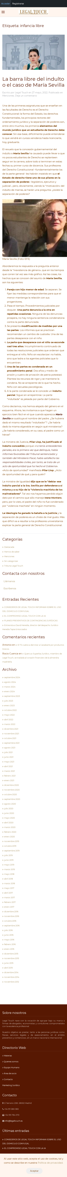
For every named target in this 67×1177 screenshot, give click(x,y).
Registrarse (18, 3)
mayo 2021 (9, 762)
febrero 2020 (10, 832)
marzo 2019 (9, 869)
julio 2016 (8, 930)
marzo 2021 (9, 771)
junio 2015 (8, 963)
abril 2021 (8, 766)
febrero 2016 (10, 944)
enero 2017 (9, 907)
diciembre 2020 (11, 785)
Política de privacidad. (50, 1162)
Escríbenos (10, 588)
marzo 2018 (9, 883)
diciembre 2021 (11, 729)
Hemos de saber (11, 552)
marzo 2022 (9, 724)
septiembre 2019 (11, 851)
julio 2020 (8, 808)
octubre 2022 (10, 710)
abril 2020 (8, 822)
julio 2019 (8, 855)
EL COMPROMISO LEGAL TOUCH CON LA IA (25, 616)
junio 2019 (8, 860)
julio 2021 (8, 752)
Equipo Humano (11, 1067)
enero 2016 (9, 949)
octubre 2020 (10, 794)
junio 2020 (9, 813)
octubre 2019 (10, 846)
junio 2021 (8, 757)
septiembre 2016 (11, 925)
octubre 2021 (10, 738)
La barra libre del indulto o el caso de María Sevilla (33, 82)
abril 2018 (8, 879)
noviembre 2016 (11, 916)
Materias (7, 1055)
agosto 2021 (9, 747)
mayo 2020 (9, 818)
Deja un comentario (26, 95)
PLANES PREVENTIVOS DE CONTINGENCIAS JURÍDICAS (30, 620)
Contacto (8, 1079)
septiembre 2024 (12, 677)
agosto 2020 (10, 804)
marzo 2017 (9, 897)
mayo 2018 (9, 874)
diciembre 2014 (11, 972)
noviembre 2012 (11, 982)
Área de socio (10, 1073)
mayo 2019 (9, 865)
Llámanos (9, 581)
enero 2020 (9, 836)
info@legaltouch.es (14, 1121)
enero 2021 (9, 780)
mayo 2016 (9, 939)
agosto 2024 (10, 682)
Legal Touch (21, 92)
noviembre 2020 (12, 790)
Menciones (8, 95)
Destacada (9, 547)
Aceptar (34, 1171)
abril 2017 (8, 893)
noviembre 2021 (11, 733)
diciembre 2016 (11, 911)
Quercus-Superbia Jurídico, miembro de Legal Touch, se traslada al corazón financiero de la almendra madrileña (32, 658)
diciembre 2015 (11, 954)
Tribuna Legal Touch (13, 566)
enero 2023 (9, 705)
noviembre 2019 (11, 841)
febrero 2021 (10, 776)
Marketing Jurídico (11, 1085)
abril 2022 (8, 719)
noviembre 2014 (11, 977)
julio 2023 (8, 701)
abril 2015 (8, 968)
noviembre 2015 (11, 958)
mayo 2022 (9, 715)
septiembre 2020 (12, 799)
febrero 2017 (10, 902)
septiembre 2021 (11, 743)
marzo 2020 (9, 827)
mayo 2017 (9, 888)
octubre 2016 (10, 921)
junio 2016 (8, 935)
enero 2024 (9, 691)
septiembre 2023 (12, 696)
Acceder (5, 3)
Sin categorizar (11, 561)
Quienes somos (10, 1061)
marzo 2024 (9, 687)
